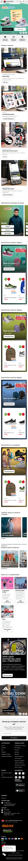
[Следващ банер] (26, 33)
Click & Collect (18, 758)
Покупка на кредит (19, 756)
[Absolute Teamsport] (7, 831)
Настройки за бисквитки (7, 777)
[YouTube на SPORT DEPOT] (23, 773)
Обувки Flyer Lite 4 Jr (9, 432)
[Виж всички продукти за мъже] (12, 220)
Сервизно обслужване (6, 756)
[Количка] (23, 1)
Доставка (17, 752)
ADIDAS (5, 363)
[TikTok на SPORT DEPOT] (16, 777)
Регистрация (18, 747)
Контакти (3, 798)
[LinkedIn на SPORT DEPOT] (23, 777)
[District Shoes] (7, 825)
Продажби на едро (5, 754)
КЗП (2, 775)
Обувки (9, 227)
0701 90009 (6, 809)
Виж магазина (7, 675)
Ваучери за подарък (19, 760)
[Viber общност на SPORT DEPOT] (19, 777)
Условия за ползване (15, 852)
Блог (2, 749)
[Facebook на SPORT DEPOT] (19, 773)
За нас (3, 745)
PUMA (5, 430)
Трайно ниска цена (19, 762)
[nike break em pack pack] (14, 700)
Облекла (8, 230)
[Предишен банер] (23, 33)
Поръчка (17, 749)
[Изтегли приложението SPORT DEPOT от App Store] (20, 790)
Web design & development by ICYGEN (14, 858)
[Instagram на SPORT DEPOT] (16, 773)
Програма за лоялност (20, 765)
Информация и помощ (20, 745)
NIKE (5, 295)
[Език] (26, 1)
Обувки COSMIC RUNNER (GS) (10, 297)
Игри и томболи (18, 767)
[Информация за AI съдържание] (24, 450)
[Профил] (20, 1)
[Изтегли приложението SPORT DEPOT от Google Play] (20, 785)
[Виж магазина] (14, 647)
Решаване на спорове (6, 772)
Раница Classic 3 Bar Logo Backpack (10, 365)
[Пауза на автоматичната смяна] (21, 33)
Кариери (3, 752)
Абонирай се (14, 738)
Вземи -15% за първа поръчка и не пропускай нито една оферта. (14, 725)
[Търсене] (17, 1)
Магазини (3, 747)
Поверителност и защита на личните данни (15, 850)
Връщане (17, 754)
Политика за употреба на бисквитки (15, 855)
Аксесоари (8, 234)
